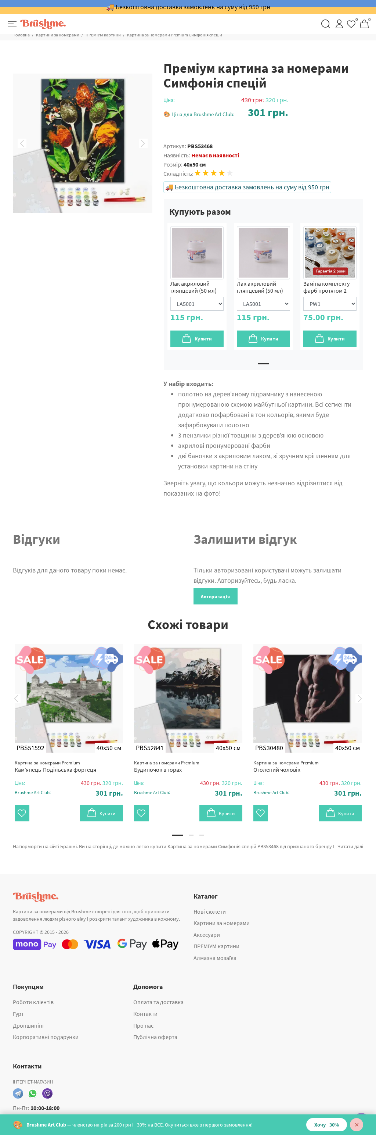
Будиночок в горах (166, 766)
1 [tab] (263, 363)
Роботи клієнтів (33, 1002)
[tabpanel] (197, 286)
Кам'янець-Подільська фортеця (55, 766)
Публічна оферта (155, 1037)
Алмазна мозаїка (215, 957)
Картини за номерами (57, 35)
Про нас (143, 1025)
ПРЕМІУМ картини (103, 35)
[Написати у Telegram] (18, 1093)
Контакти (145, 1013)
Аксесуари (207, 934)
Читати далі (350, 846)
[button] (225, 112)
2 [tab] (191, 835)
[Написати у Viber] (47, 1093)
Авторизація (215, 596)
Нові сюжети (210, 911)
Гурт (18, 1013)
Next (143, 143)
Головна (22, 35)
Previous (22, 143)
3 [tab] (201, 835)
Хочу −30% (326, 1124)
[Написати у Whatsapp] (33, 1093)
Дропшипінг (29, 1025)
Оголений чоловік (286, 766)
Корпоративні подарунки (46, 1037)
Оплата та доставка (158, 1002)
